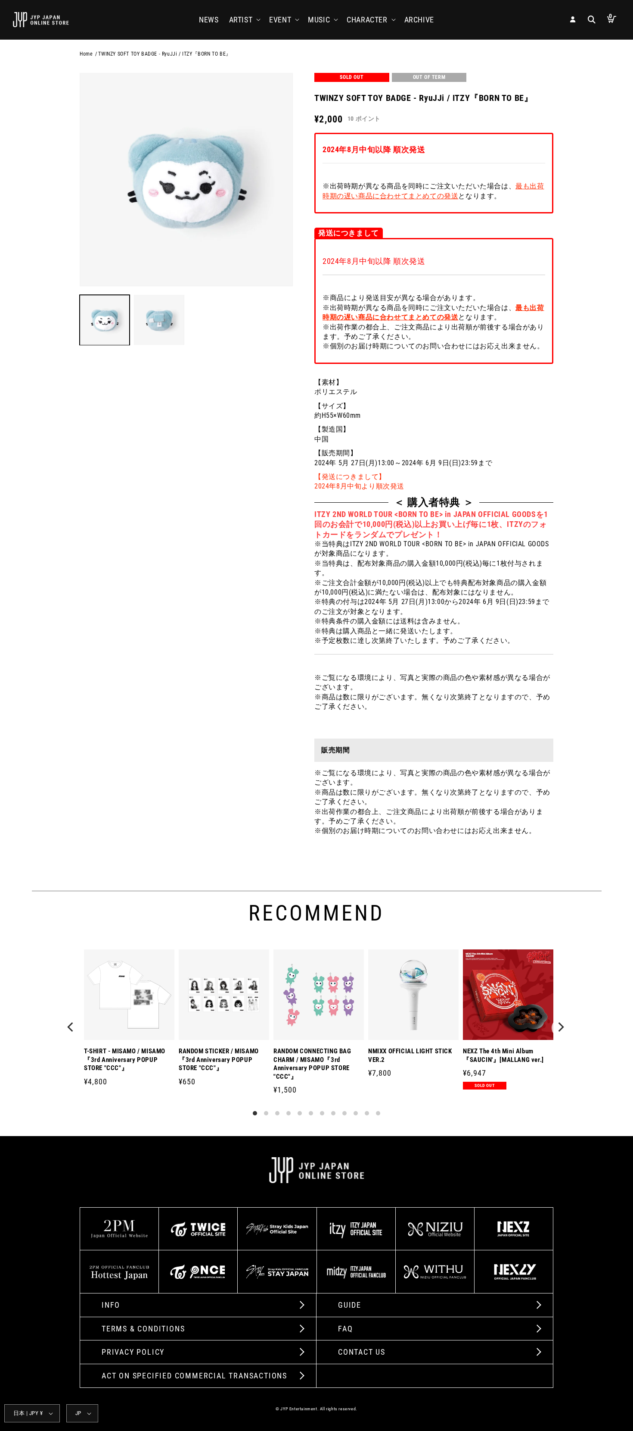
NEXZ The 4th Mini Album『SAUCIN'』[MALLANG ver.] (503, 1055)
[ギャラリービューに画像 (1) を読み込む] (105, 320)
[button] (244, 19)
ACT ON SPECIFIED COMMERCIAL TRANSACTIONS (194, 1375)
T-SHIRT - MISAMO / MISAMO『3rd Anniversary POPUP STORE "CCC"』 (124, 1059)
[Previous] (71, 1027)
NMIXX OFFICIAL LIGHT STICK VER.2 (410, 1055)
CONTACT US (361, 1351)
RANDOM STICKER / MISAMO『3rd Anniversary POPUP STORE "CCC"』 (219, 1059)
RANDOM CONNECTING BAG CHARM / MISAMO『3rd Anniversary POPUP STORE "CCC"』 (312, 1063)
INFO (111, 1304)
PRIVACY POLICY (133, 1351)
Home (86, 54)
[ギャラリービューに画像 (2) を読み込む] (159, 320)
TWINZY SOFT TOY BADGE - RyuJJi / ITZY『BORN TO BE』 (164, 54)
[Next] (561, 1027)
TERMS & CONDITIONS (143, 1328)
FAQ (345, 1328)
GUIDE (349, 1304)
